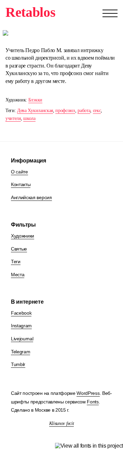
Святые (19, 249)
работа (84, 110)
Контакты (20, 184)
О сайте (19, 171)
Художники (22, 236)
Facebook (21, 313)
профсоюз (65, 110)
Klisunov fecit (61, 423)
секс (97, 110)
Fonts (92, 401)
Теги (15, 261)
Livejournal (22, 338)
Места (17, 274)
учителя (13, 118)
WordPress (88, 393)
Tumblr (18, 364)
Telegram (20, 351)
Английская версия (31, 197)
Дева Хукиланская (35, 110)
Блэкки (35, 99)
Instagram (21, 325)
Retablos (30, 12)
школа (29, 118)
